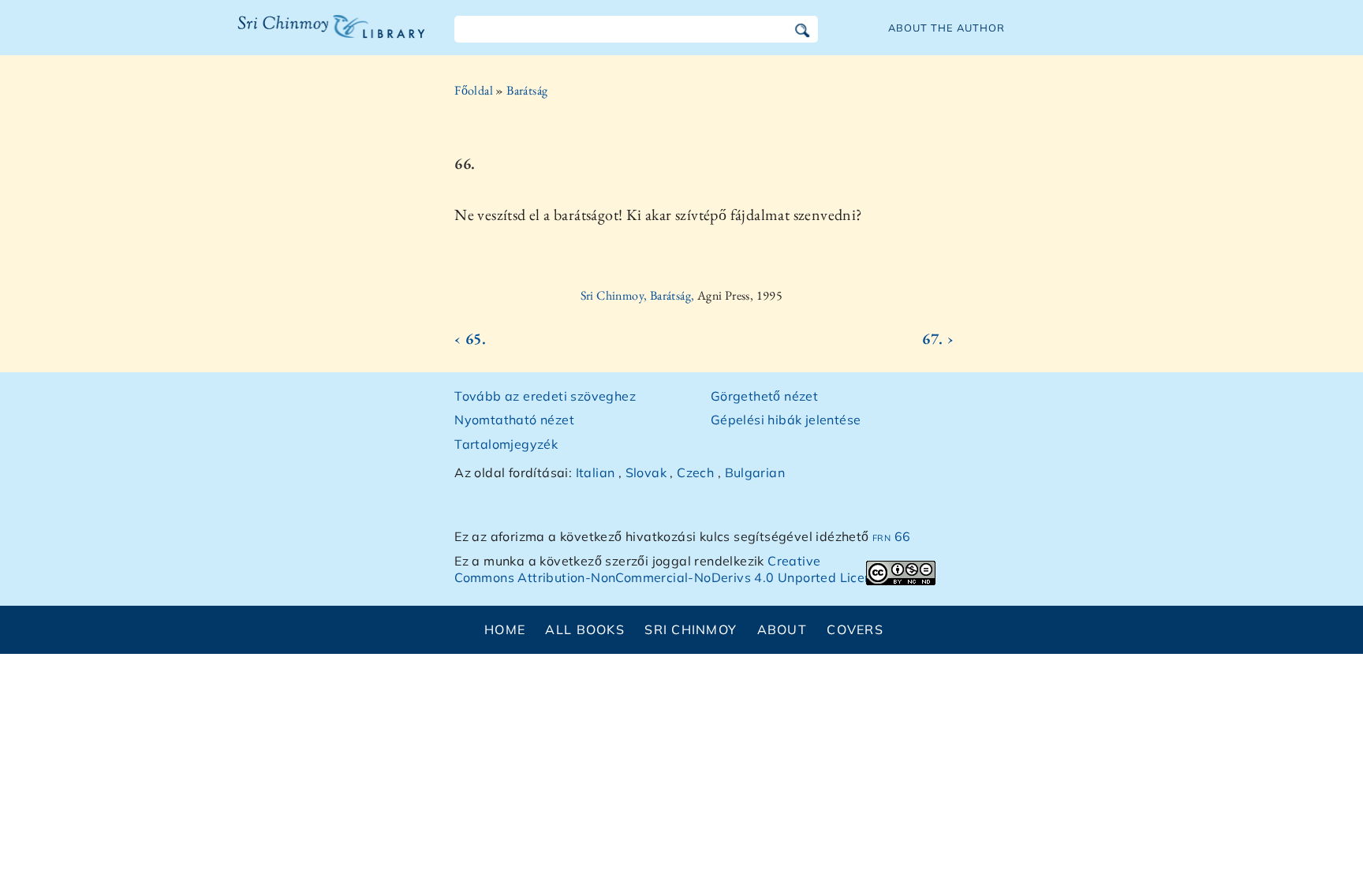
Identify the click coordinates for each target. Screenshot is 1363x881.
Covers (855, 629)
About (782, 629)
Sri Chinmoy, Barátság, (639, 295)
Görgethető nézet (764, 396)
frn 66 (891, 536)
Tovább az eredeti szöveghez (545, 396)
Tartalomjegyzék (506, 444)
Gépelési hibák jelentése (786, 419)
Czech (695, 472)
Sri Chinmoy (690, 629)
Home (504, 629)
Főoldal (473, 90)
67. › (938, 338)
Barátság (526, 90)
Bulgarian (755, 472)
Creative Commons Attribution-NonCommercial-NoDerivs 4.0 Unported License (670, 569)
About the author (946, 27)
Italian (595, 472)
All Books (585, 629)
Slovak (646, 472)
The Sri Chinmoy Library (298, 36)
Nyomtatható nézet (514, 419)
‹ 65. (470, 338)
